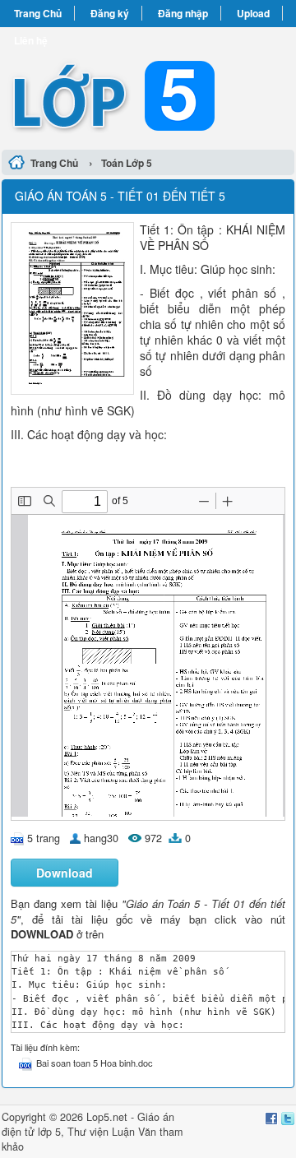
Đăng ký (109, 13)
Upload (253, 13)
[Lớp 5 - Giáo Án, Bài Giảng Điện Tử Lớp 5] (148, 86)
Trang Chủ (38, 13)
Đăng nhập (183, 13)
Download (64, 872)
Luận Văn (134, 1131)
